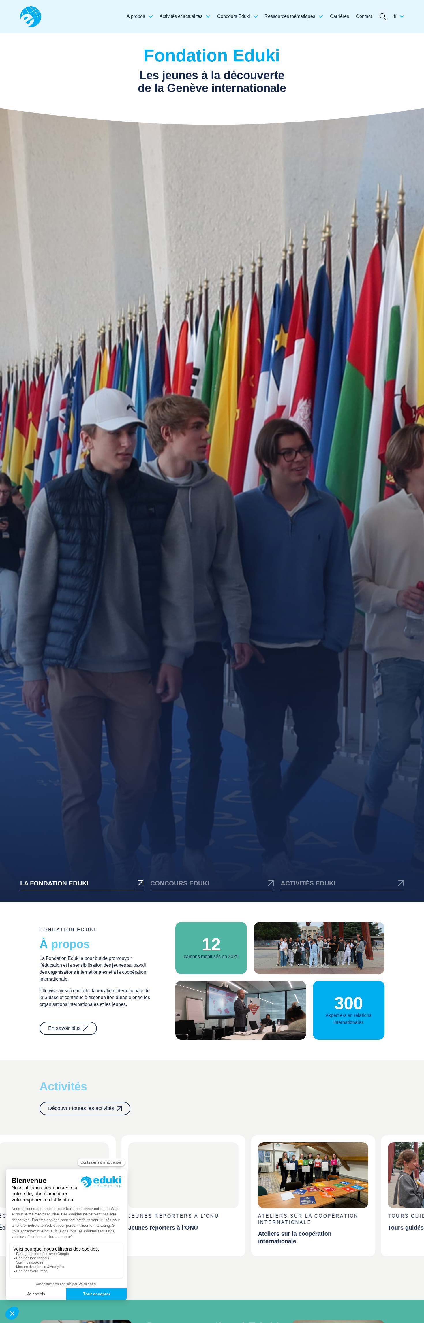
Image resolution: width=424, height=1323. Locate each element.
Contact (364, 16)
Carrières (339, 16)
